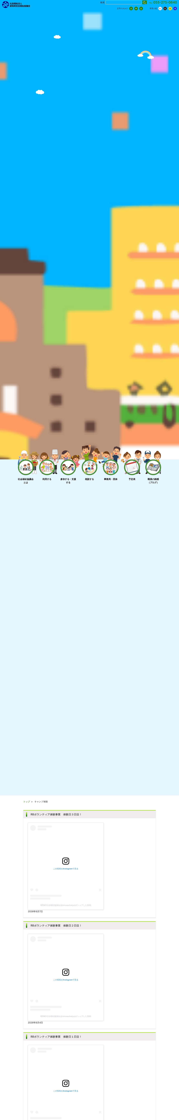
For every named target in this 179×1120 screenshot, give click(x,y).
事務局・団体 (110, 479)
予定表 (132, 479)
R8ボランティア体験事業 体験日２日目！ (56, 925)
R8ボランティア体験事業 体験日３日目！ (56, 814)
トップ (26, 801)
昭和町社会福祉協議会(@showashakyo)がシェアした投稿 (65, 905)
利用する (47, 479)
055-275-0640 (165, 2)
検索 (102, 2)
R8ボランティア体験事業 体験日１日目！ (56, 1036)
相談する (89, 479)
